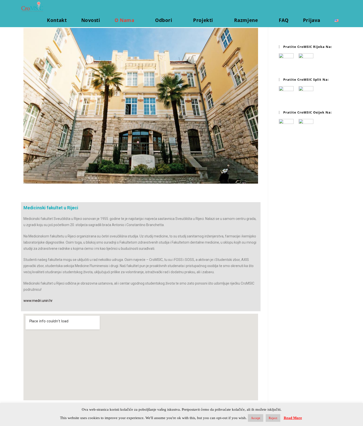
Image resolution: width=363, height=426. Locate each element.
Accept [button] (255, 418)
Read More (293, 418)
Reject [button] (273, 418)
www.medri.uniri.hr (38, 301)
